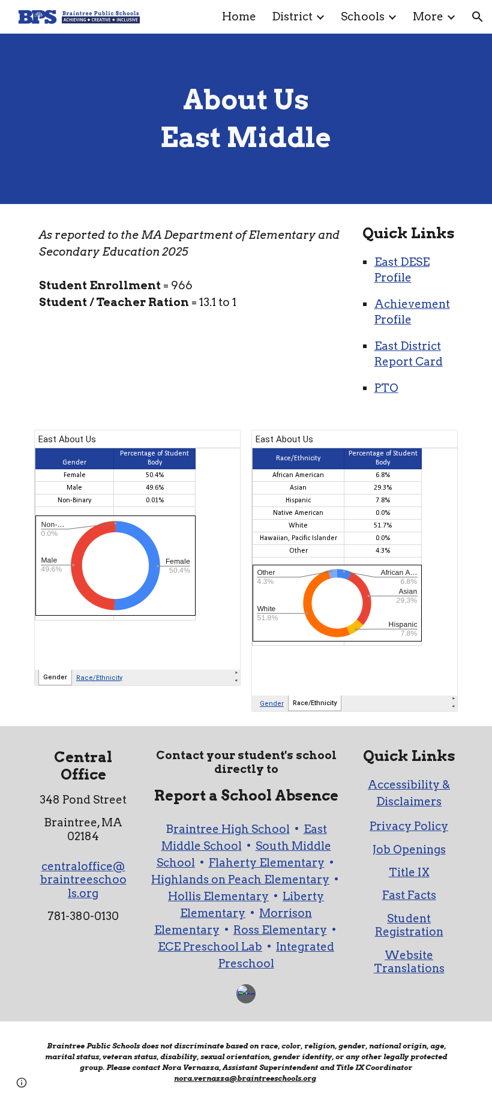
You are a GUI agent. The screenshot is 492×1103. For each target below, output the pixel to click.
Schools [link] (363, 16)
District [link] (292, 16)
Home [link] (239, 16)
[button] (477, 16)
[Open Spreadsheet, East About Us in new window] (217, 445)
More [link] (428, 16)
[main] (246, 118)
